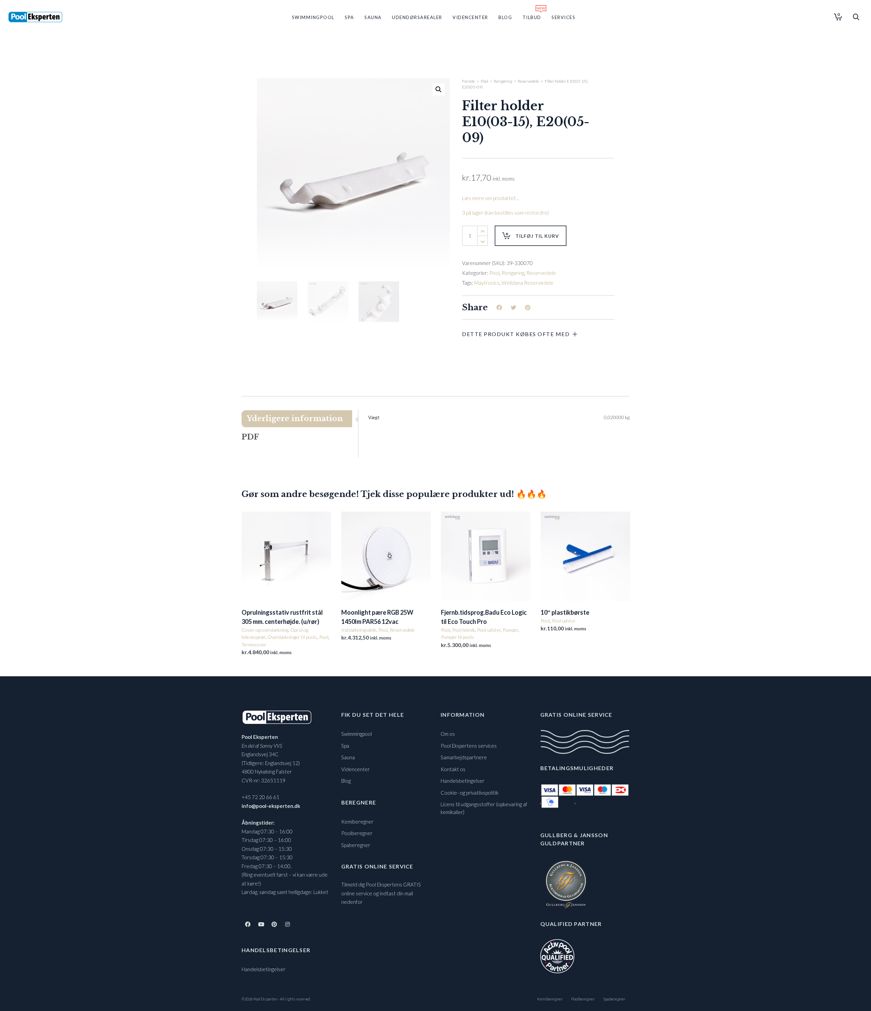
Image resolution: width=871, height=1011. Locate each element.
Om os (448, 734)
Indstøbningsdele (358, 630)
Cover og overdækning (265, 630)
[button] (438, 89)
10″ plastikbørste (565, 612)
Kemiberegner (357, 821)
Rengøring (503, 81)
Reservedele (528, 81)
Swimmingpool (356, 734)
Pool (484, 81)
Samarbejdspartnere (464, 757)
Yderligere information (295, 418)
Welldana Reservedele (528, 283)
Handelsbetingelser (263, 969)
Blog (346, 781)
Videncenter (355, 769)
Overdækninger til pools (292, 637)
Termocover (254, 644)
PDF (250, 437)
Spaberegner (355, 845)
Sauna (348, 757)
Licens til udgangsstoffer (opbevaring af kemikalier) (484, 808)
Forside (468, 81)
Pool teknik (463, 630)
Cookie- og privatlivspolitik (469, 793)
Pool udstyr (488, 630)
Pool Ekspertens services (469, 746)
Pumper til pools (457, 637)
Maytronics (486, 283)
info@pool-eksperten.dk (271, 806)
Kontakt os (453, 769)
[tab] (300, 418)
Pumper (510, 630)
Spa (345, 746)
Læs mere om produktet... (490, 198)
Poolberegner (357, 833)
